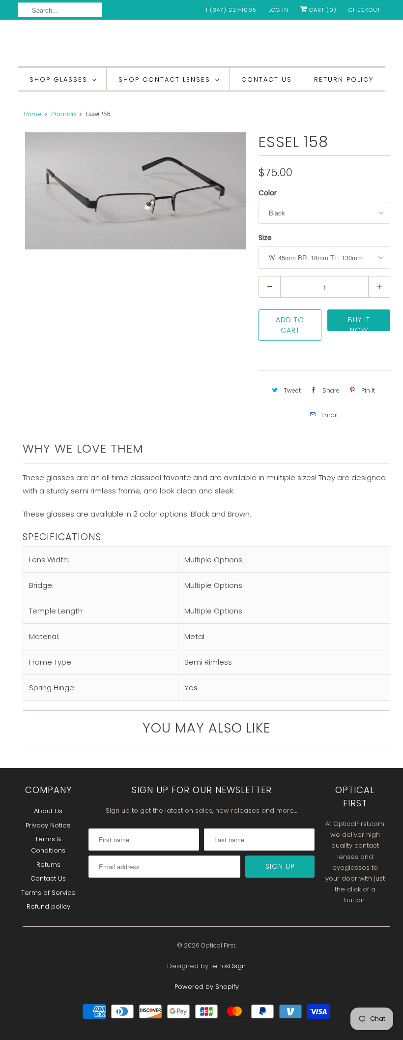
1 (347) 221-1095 (231, 10)
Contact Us (266, 79)
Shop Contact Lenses (164, 79)
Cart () (322, 10)
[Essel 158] (135, 190)
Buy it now (359, 323)
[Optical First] (201, 45)
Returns (48, 864)
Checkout (364, 10)
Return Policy (344, 79)
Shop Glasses (58, 79)
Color (268, 193)
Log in (278, 10)
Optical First (218, 945)
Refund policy (48, 906)
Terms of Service (48, 892)
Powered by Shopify (206, 986)
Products (64, 114)
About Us (48, 811)
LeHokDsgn (228, 966)
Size (265, 238)
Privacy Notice (48, 825)
